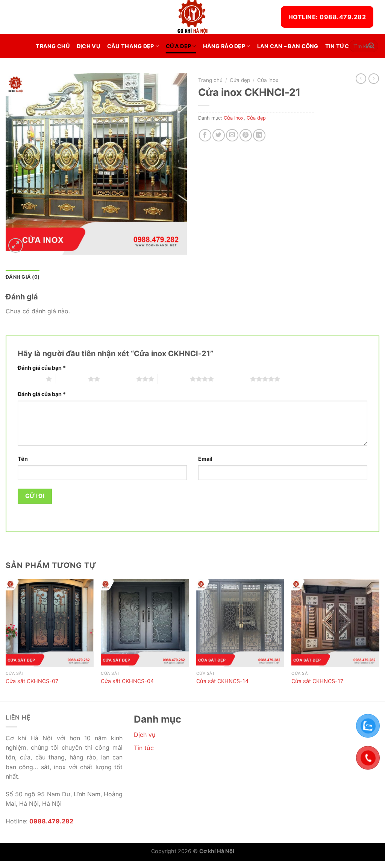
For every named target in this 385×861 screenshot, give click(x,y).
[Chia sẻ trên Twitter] (218, 135)
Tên (23, 459)
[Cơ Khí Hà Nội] (192, 17)
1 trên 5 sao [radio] (30, 379)
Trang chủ (53, 46)
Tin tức (337, 46)
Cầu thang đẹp (130, 46)
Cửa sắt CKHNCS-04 (127, 681)
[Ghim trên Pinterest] (245, 135)
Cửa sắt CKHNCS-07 (32, 681)
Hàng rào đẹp (224, 46)
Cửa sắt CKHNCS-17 (317, 681)
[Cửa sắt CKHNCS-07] (50, 623)
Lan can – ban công (287, 46)
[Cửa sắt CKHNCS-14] (240, 623)
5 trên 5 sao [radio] (234, 379)
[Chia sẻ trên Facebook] (205, 135)
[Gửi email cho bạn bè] (232, 135)
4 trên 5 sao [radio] (174, 379)
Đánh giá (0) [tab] (22, 277)
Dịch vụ (88, 46)
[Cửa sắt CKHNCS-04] (145, 623)
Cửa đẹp (178, 46)
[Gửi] (371, 46)
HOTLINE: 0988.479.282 (327, 17)
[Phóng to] (15, 245)
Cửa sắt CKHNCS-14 (222, 681)
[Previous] (6, 639)
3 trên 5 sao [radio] (120, 379)
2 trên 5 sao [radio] (72, 379)
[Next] (379, 639)
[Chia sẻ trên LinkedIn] (259, 135)
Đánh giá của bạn (42, 367)
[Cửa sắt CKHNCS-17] (335, 623)
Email (205, 459)
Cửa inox (267, 80)
